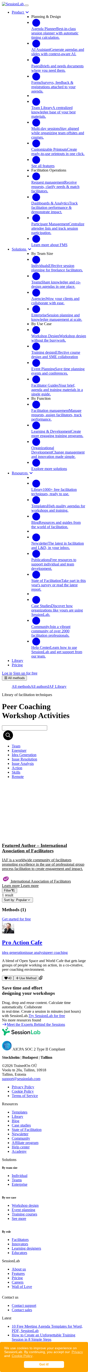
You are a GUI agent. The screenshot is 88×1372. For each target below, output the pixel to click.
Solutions (19, 249)
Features (18, 1273)
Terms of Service (25, 1096)
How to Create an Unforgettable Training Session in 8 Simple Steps (43, 1337)
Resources (20, 473)
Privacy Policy (23, 1087)
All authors (39, 686)
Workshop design (25, 1205)
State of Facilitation (27, 1130)
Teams (17, 1180)
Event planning (23, 1210)
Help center (21, 1147)
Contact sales (22, 1310)
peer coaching (57, 952)
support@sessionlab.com (21, 1079)
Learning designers (26, 1248)
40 (9, 978)
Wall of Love (22, 1287)
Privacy (77, 1352)
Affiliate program (25, 1143)
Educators (19, 1253)
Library (17, 1116)
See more (19, 1218)
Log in (7, 673)
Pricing (17, 1278)
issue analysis (35, 952)
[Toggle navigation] (27, 5)
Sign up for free (25, 673)
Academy (19, 1151)
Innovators (20, 1244)
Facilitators (20, 1240)
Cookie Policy (22, 1356)
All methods (21, 686)
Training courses (24, 1214)
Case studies (21, 1125)
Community (21, 1138)
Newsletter (20, 1134)
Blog (15, 1121)
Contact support (24, 1305)
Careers (17, 1282)
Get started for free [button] (16, 919)
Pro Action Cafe (22, 942)
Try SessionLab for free (47, 1016)
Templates (19, 1112)
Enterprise (19, 1184)
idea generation (13, 952)
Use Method (27, 978)
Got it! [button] (44, 1364)
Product (18, 12)
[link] (16, 746)
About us (19, 1269)
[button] (44, 835)
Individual (19, 1176)
